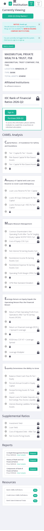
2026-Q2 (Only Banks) (17, 16)
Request (33, 453)
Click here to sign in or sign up (14, 40)
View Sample (21, 455)
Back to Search (9, 46)
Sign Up (38, 4)
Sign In (31, 4)
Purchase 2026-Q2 (15, 118)
